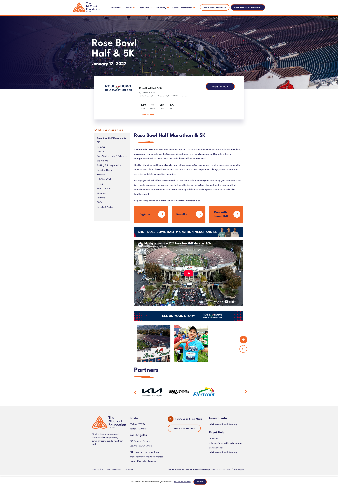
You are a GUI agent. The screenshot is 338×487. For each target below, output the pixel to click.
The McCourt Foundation (86, 7)
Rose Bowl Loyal (104, 170)
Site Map (129, 469)
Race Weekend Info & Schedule (112, 156)
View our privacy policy (182, 482)
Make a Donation (184, 428)
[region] (169, 482)
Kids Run (101, 175)
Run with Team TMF (221, 214)
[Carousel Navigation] (188, 343)
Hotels (100, 184)
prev (243, 349)
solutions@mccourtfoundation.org (225, 443)
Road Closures (104, 188)
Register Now (220, 87)
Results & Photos (105, 207)
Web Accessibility (114, 469)
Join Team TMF (104, 179)
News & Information (182, 8)
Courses (101, 151)
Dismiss (200, 482)
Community (160, 8)
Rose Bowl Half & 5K (150, 88)
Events (129, 8)
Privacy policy (97, 469)
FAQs (99, 202)
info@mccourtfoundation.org (223, 424)
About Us (115, 8)
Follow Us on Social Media (110, 130)
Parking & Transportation (109, 165)
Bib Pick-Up (102, 161)
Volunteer (101, 193)
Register (101, 147)
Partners (101, 198)
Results (181, 214)
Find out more (148, 115)
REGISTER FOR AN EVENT (248, 7)
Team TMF (144, 8)
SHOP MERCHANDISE (214, 7)
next (243, 340)
